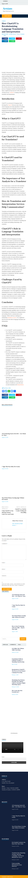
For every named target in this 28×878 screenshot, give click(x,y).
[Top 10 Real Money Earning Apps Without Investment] (14, 496)
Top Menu (5, 1)
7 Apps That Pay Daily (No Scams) (11, 466)
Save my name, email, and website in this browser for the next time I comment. (13, 584)
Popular (5, 644)
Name (4, 562)
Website (4, 575)
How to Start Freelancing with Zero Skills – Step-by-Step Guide (18, 628)
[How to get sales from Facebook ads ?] (6, 690)
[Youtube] (22, 3)
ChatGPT (12, 92)
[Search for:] (14, 638)
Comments (13, 644)
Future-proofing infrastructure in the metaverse (17, 865)
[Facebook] (18, 3)
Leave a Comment (20, 34)
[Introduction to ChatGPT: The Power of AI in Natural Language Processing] (6, 669)
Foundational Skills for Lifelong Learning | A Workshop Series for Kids (18, 660)
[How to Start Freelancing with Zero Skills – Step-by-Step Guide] (6, 626)
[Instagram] (26, 3)
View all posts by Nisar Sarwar (17, 524)
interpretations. (20, 384)
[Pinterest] (24, 3)
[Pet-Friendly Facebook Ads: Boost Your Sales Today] (6, 842)
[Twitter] (20, 3)
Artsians (7, 8)
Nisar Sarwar (13, 34)
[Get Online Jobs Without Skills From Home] (6, 648)
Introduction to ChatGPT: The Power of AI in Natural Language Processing (18, 671)
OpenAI (10, 105)
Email (4, 569)
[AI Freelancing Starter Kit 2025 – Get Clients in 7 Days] (14, 432)
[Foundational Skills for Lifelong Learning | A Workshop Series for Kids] (6, 659)
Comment (5, 543)
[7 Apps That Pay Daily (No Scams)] (14, 465)
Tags (19, 644)
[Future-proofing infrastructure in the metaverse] (6, 863)
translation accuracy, (12, 317)
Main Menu (8, 15)
